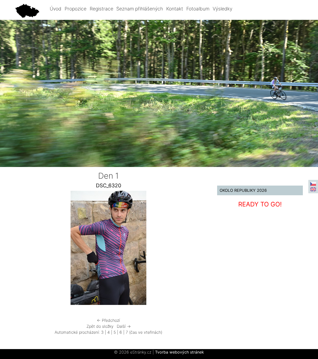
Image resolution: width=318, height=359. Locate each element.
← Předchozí (108, 320)
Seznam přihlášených (139, 9)
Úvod (55, 9)
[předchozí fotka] (21, 249)
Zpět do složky (100, 326)
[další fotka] (195, 249)
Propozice (75, 9)
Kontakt (174, 9)
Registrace (101, 9)
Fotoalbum (197, 9)
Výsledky (222, 9)
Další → (124, 326)
